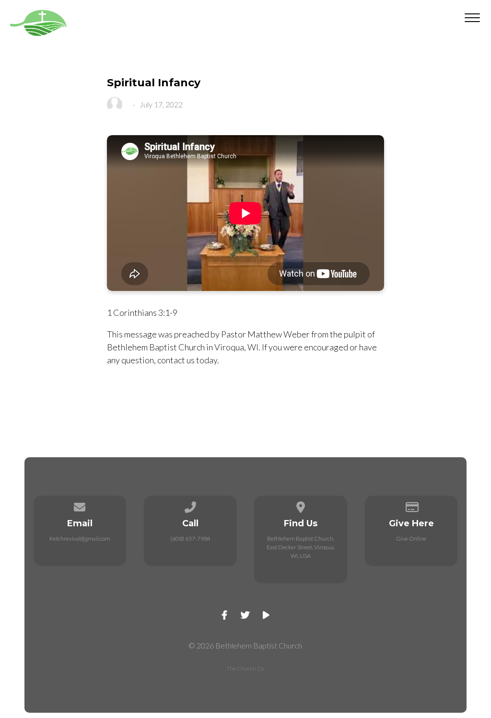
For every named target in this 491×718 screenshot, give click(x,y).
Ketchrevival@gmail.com (79, 538)
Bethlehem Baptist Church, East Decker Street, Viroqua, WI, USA (301, 547)
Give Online (411, 538)
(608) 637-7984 (190, 538)
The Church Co (245, 668)
